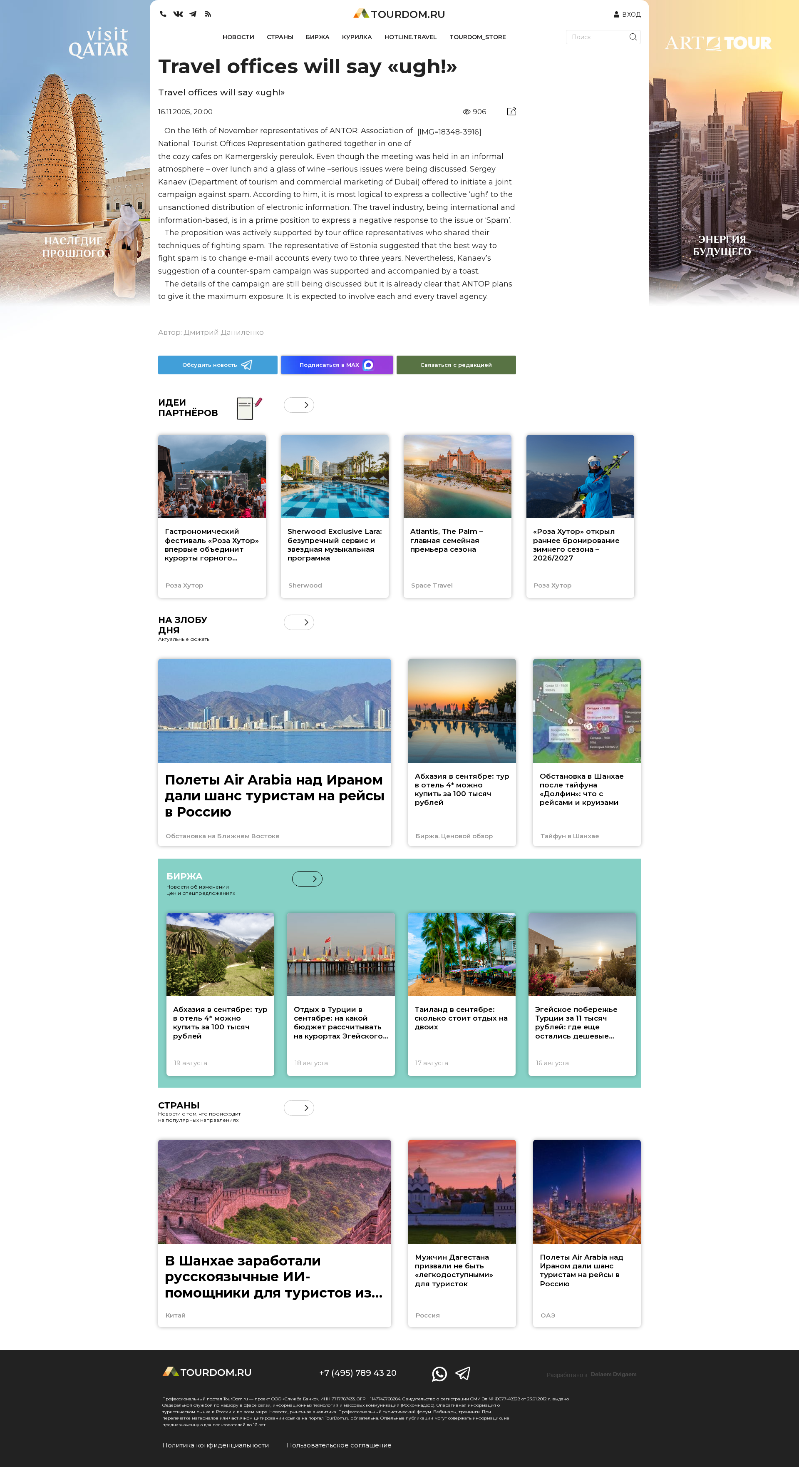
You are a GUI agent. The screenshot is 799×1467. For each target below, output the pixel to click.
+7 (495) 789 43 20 (358, 1373)
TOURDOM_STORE (477, 37)
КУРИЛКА (357, 37)
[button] (291, 405)
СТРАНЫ (280, 37)
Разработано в (592, 1374)
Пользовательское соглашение (339, 1445)
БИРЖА (318, 37)
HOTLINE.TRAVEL (411, 37)
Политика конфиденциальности (215, 1445)
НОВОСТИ (238, 37)
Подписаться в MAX (329, 364)
